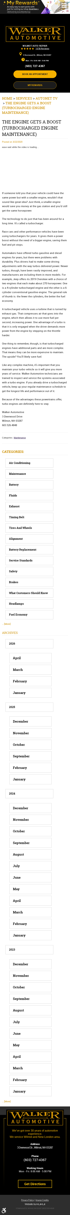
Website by (35, 1204)
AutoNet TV (46, 98)
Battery (14, 484)
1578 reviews (42, 48)
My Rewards (35, 85)
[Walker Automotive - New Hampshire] (35, 34)
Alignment (16, 539)
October (19, 744)
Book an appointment (35, 74)
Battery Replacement (22, 549)
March (18, 669)
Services (24, 98)
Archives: (10, 633)
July (16, 866)
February (20, 681)
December (20, 721)
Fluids (13, 495)
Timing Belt (16, 517)
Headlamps (16, 604)
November (21, 733)
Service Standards (20, 560)
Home (7, 98)
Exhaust (14, 506)
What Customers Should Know (28, 593)
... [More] (6, 623)
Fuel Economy (18, 614)
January (19, 693)
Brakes (13, 582)
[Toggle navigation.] (64, 5)
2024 (12, 793)
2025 (12, 707)
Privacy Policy (27, 1200)
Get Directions (35, 1184)
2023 (12, 949)
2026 (12, 643)
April (17, 658)
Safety (13, 571)
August (18, 854)
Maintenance (20, 438)
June (17, 877)
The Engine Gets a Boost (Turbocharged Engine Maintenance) (26, 108)
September (21, 756)
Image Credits (42, 1200)
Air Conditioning (19, 463)
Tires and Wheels (20, 528)
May (16, 889)
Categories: (13, 451)
